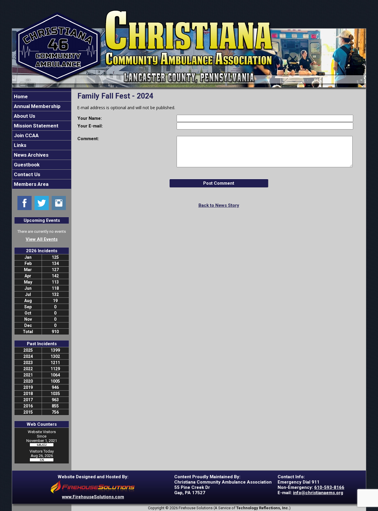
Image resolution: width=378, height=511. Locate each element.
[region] (41, 140)
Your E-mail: (90, 126)
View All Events (42, 239)
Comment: (88, 138)
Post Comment (218, 183)
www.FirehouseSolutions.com (93, 496)
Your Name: (89, 118)
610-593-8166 (329, 487)
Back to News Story (218, 205)
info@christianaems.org (318, 492)
